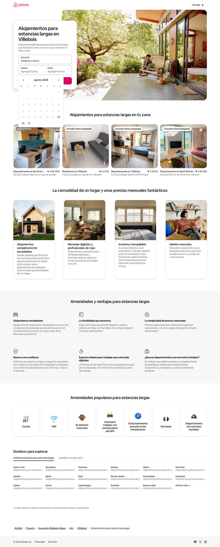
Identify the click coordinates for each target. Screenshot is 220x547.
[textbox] (32, 71)
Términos (52, 541)
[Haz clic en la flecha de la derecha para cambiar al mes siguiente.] (58, 80)
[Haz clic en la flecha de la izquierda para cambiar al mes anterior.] (23, 80)
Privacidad (40, 541)
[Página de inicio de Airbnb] (21, 5)
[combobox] (45, 61)
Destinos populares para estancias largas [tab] (33, 457)
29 (58, 117)
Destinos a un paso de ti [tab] (71, 457)
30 (23, 123)
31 (29, 123)
